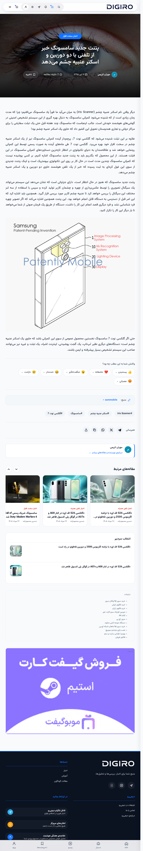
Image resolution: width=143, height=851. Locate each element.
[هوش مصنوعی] (52, 7)
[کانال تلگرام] (39, 7)
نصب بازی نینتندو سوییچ (115, 630)
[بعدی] (9, 469)
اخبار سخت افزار (70, 36)
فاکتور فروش (120, 637)
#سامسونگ (76, 413)
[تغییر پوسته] (32, 7)
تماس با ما (130, 810)
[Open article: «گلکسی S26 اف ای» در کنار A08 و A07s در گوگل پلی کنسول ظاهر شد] (16, 570)
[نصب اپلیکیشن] (111, 785)
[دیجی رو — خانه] (119, 7)
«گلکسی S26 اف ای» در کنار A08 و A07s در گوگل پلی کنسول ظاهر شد (95, 567)
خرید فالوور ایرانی (118, 604)
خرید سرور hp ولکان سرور (115, 601)
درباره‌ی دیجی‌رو (128, 815)
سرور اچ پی (120, 619)
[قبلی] (16, 469)
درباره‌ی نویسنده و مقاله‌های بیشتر (105, 452)
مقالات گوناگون (60, 781)
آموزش (64, 776)
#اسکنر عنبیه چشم (100, 413)
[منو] (10, 7)
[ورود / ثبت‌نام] (26, 7)
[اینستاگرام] (121, 785)
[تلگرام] (131, 785)
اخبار (65, 770)
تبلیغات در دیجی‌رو (127, 805)
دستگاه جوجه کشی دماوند (115, 622)
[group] (70, 501)
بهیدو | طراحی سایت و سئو (114, 633)
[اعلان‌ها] (45, 7)
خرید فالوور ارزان (118, 608)
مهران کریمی (104, 75)
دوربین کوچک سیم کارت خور (114, 612)
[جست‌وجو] (59, 7)
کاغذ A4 (122, 615)
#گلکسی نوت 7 (55, 413)
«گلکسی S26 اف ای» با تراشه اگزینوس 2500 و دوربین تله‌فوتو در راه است (94, 547)
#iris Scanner (124, 413)
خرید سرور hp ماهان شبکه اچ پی (112, 626)
